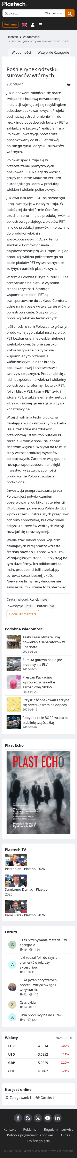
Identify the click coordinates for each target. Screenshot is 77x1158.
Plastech (12, 37)
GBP (11, 1063)
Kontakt (9, 1129)
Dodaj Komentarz (23, 614)
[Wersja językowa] (24, 24)
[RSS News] (28, 1118)
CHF (11, 1071)
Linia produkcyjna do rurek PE (43, 1015)
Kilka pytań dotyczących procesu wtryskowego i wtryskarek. (38, 985)
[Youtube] (48, 1118)
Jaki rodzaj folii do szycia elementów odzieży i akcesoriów (38, 962)
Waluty (11, 1038)
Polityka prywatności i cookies (30, 1135)
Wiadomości (31, 37)
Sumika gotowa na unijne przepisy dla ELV (42, 662)
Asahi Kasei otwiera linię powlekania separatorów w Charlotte (44, 642)
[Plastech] (14, 4)
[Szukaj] (70, 13)
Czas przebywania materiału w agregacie (43, 942)
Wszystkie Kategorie (53, 52)
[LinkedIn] (57, 1118)
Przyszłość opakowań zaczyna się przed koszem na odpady (46, 702)
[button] (33, 24)
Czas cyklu (28, 1002)
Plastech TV (15, 849)
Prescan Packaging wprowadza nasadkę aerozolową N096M (39, 682)
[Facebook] (18, 1118)
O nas (65, 1135)
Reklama (10, 24)
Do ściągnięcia (38, 1141)
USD (11, 1054)
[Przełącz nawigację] (40, 24)
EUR (11, 1046)
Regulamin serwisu (59, 1129)
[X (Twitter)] (38, 1118)
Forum (11, 931)
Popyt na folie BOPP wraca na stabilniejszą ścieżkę (46, 720)
